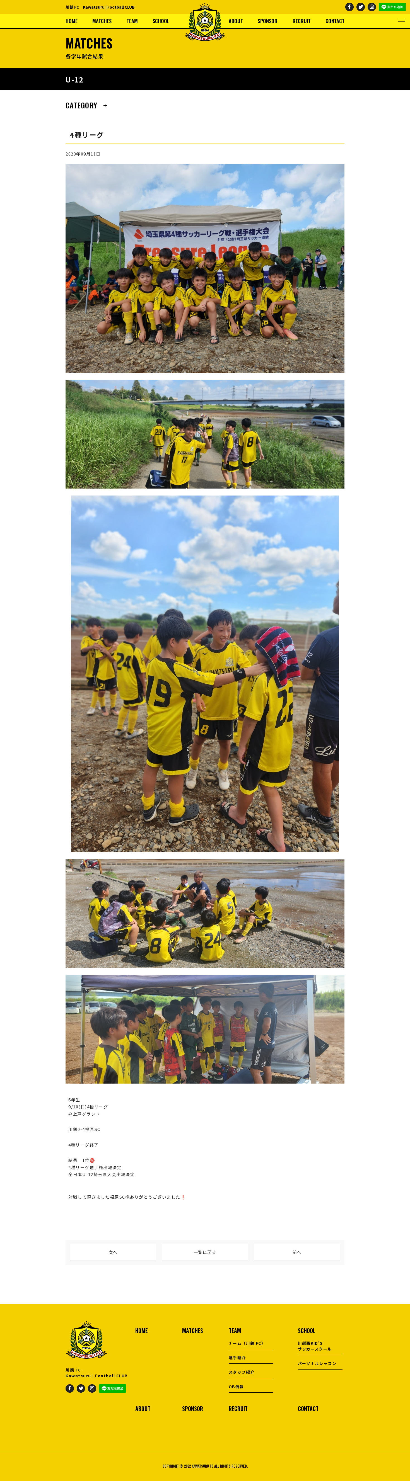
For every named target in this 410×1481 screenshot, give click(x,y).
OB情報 (236, 1386)
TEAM (132, 21)
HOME (72, 21)
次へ (113, 1252)
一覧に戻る (205, 1252)
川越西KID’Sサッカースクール (315, 1346)
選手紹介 (237, 1357)
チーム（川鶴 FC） (247, 1343)
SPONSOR (268, 21)
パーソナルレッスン (317, 1363)
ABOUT (236, 21)
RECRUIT (302, 21)
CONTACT (334, 21)
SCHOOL (161, 21)
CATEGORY (81, 105)
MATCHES (102, 21)
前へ (297, 1252)
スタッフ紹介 (241, 1372)
